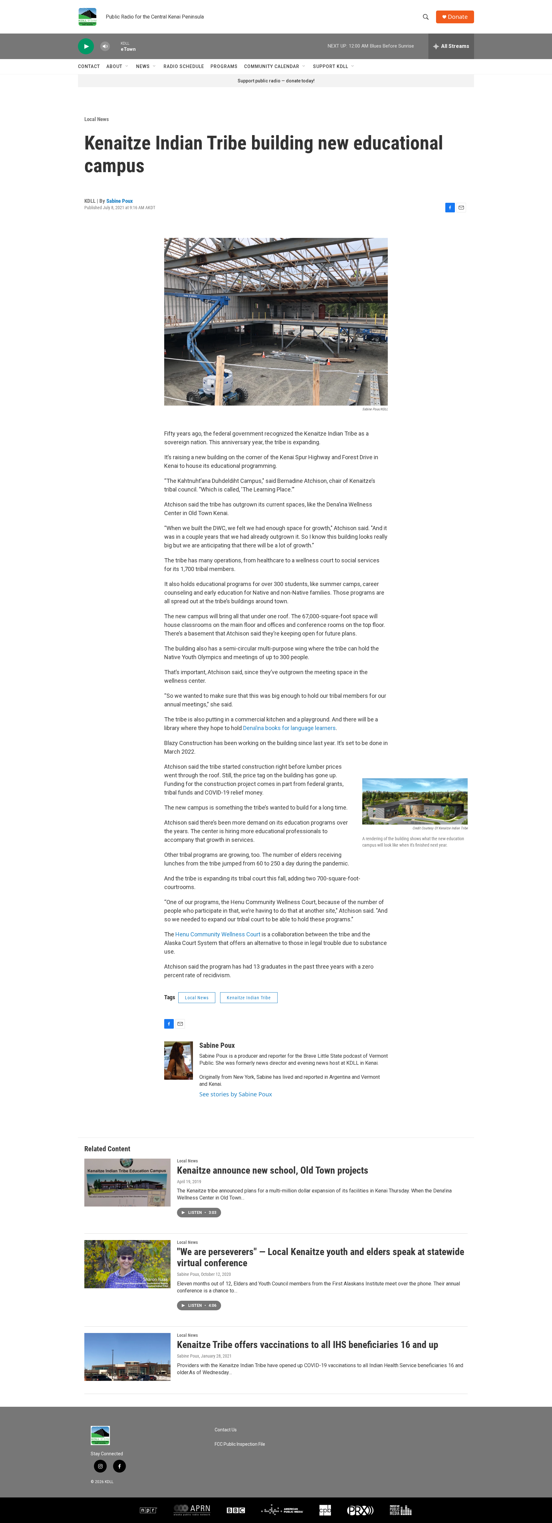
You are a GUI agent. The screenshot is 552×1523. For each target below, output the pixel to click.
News (143, 66)
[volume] (105, 46)
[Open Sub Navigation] (127, 66)
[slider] (115, 46)
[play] (86, 46)
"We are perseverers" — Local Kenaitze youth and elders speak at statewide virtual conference (320, 1257)
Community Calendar (271, 66)
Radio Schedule (184, 66)
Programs (224, 66)
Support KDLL (330, 66)
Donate (458, 16)
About (114, 66)
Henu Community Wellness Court (217, 934)
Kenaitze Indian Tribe (249, 997)
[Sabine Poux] (178, 1060)
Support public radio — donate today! (276, 80)
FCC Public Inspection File (240, 1444)
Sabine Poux (119, 201)
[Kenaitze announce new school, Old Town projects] (127, 1183)
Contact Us (226, 1430)
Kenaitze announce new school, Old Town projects (272, 1170)
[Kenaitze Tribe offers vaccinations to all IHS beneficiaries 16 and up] (127, 1357)
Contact (89, 66)
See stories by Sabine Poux (235, 1094)
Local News (96, 119)
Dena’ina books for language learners (289, 728)
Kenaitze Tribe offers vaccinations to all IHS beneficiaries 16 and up (307, 1344)
